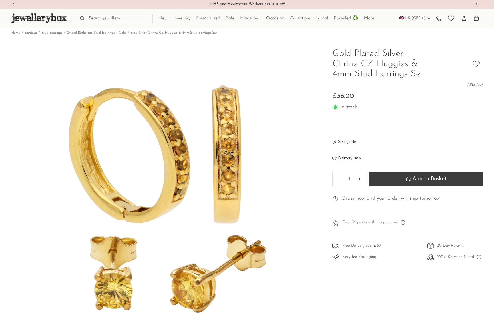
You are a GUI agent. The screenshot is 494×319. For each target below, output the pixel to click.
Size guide (347, 142)
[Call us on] (438, 18)
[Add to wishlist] (476, 64)
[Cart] (476, 18)
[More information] (403, 222)
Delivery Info (349, 158)
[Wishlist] (451, 18)
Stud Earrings (51, 33)
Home (15, 33)
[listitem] (369, 18)
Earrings (31, 33)
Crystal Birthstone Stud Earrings (91, 33)
